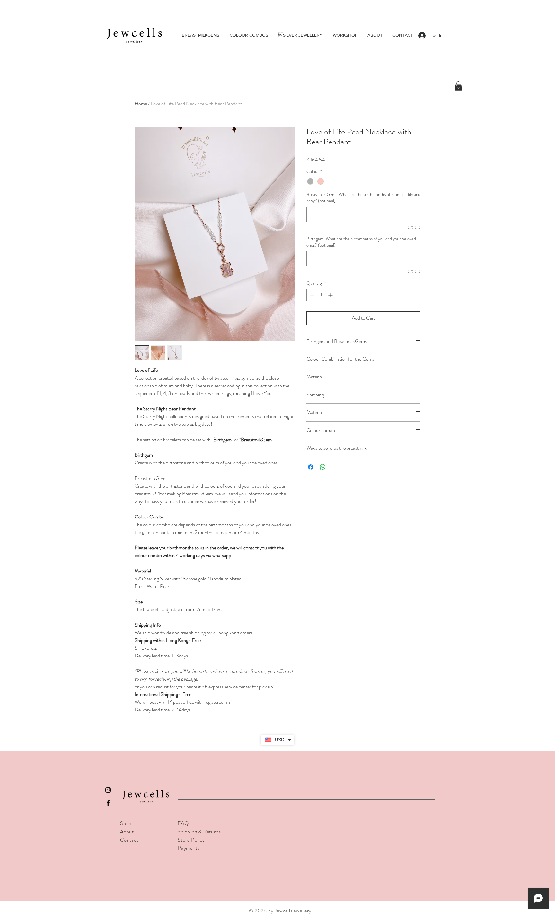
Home (141, 103)
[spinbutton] (321, 295)
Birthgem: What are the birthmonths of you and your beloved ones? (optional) (361, 242)
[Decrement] (311, 295)
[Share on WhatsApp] (323, 467)
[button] (458, 86)
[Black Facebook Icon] (108, 803)
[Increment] (331, 295)
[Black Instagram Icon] (108, 790)
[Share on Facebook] (310, 467)
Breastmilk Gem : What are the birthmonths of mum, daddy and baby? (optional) (363, 197)
